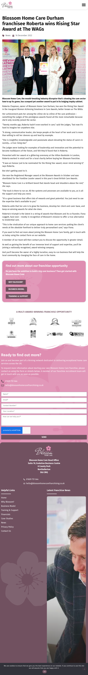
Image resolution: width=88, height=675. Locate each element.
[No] (84, 669)
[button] (84, 5)
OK (45, 671)
